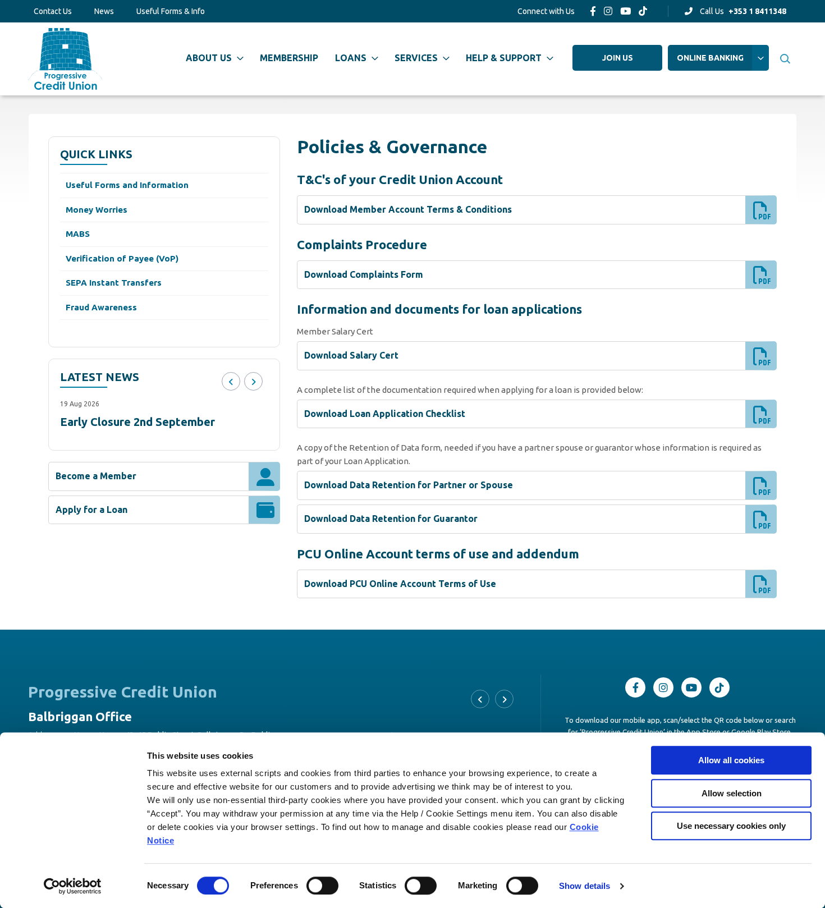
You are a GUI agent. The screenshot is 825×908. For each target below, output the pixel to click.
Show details (584, 886)
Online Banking (710, 57)
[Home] (65, 58)
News (104, 11)
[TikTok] (643, 11)
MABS (78, 234)
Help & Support (504, 58)
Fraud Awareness (101, 307)
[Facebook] (593, 11)
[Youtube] (625, 11)
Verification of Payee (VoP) (122, 258)
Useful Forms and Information (127, 185)
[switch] (322, 886)
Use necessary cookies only (731, 826)
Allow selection (732, 793)
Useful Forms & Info (170, 11)
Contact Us (53, 11)
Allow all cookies (731, 760)
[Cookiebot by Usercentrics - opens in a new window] (73, 886)
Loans (350, 58)
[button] (784, 58)
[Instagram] (608, 11)
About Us (209, 58)
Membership (289, 58)
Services (416, 58)
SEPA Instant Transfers (114, 282)
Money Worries (96, 209)
